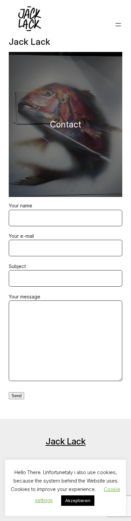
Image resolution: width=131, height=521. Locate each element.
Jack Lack (29, 41)
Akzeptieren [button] (77, 500)
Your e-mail (21, 236)
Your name (20, 205)
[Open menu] (118, 25)
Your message (24, 296)
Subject (17, 266)
